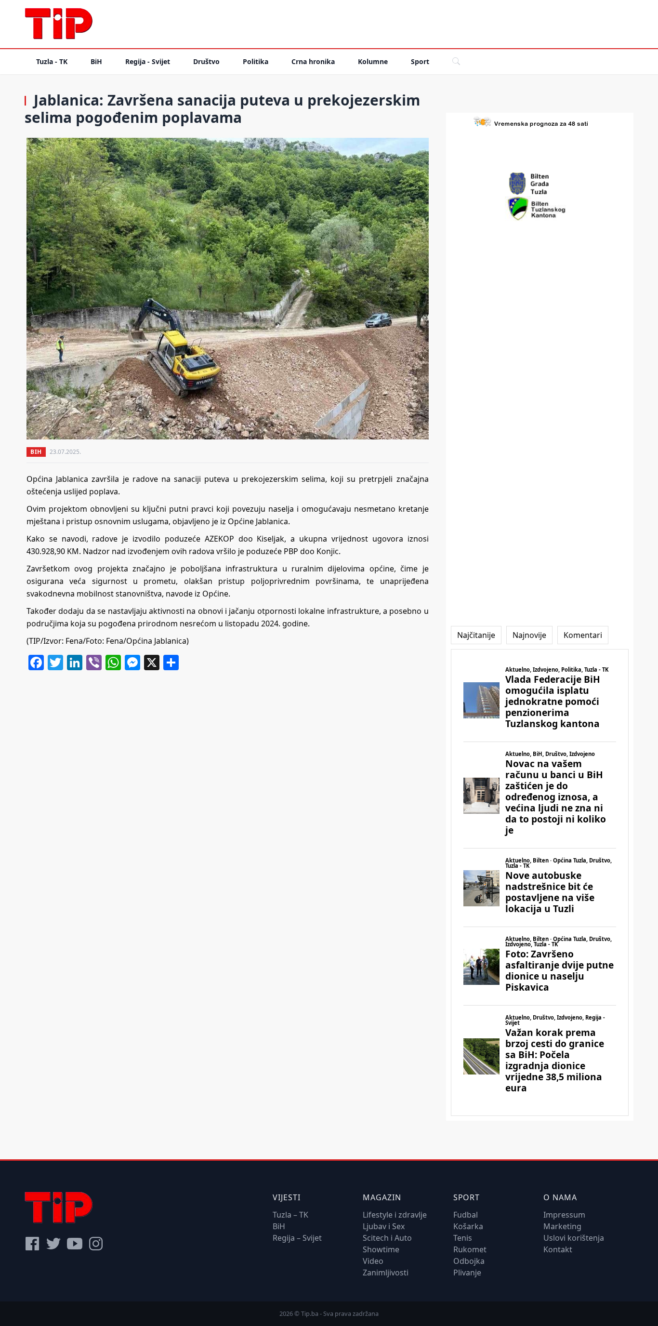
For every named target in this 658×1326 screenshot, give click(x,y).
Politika (255, 61)
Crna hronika (313, 61)
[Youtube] (74, 1243)
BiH (96, 61)
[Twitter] (53, 1243)
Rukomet (470, 1249)
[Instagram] (96, 1243)
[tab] (476, 635)
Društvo (206, 61)
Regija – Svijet (297, 1238)
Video (373, 1261)
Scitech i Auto (387, 1238)
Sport (420, 61)
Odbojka (469, 1261)
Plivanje (467, 1272)
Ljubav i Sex (384, 1226)
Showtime (381, 1249)
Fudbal (465, 1214)
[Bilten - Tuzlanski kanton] (540, 208)
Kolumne (373, 61)
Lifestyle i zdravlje (395, 1214)
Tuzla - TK (51, 61)
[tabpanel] (539, 882)
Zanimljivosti (385, 1272)
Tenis (462, 1238)
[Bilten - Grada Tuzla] (539, 183)
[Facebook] (32, 1243)
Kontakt (557, 1249)
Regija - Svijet (147, 61)
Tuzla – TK (290, 1214)
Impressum (564, 1214)
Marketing (562, 1226)
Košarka (468, 1226)
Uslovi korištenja (573, 1238)
